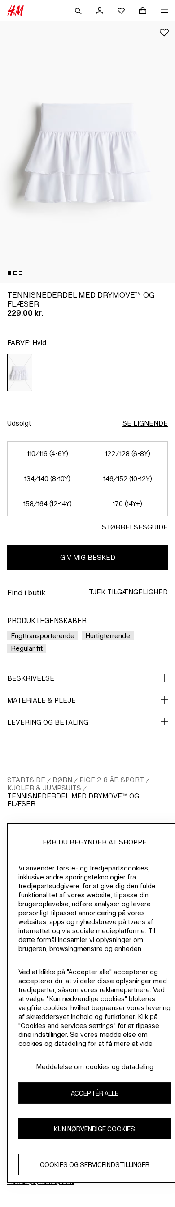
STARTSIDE (26, 780)
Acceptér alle (94, 1093)
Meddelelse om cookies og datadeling (94, 1067)
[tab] (9, 273)
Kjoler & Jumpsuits (44, 788)
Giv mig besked (87, 557)
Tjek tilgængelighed (128, 592)
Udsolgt (19, 423)
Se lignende (145, 423)
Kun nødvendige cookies (94, 1129)
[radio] (20, 372)
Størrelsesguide (135, 527)
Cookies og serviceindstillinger (94, 1165)
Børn (62, 780)
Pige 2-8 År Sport (111, 780)
